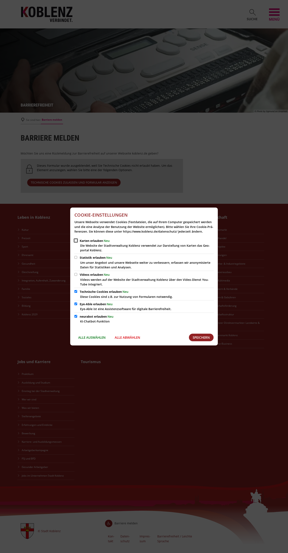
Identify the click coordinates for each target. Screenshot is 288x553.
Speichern (201, 337)
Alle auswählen (92, 337)
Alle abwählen (127, 337)
